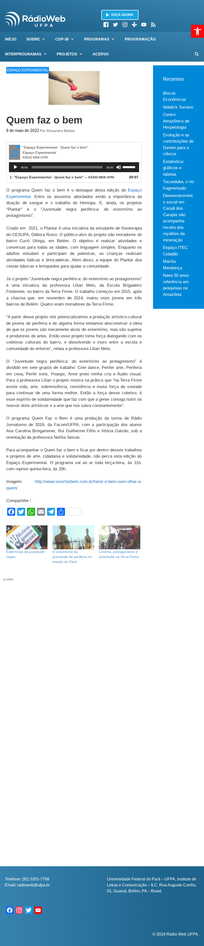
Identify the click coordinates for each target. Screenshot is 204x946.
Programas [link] (96, 39)
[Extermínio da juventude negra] (27, 537)
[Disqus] (74, 643)
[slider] (130, 166)
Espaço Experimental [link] (27, 70)
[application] (74, 167)
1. (62, 177)
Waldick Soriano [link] (178, 107)
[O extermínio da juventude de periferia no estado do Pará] (73, 537)
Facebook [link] (106, 24)
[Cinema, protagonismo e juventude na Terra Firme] (119, 537)
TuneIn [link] (134, 24)
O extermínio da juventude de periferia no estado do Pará (72, 557)
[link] (197, 31)
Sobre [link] (33, 39)
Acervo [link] (101, 54)
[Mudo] (118, 167)
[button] (45, 39)
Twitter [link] (115, 24)
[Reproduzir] (15, 167)
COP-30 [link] (62, 39)
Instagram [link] (125, 24)
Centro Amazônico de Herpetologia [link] (176, 121)
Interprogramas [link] (23, 54)
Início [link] (10, 39)
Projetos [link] (67, 54)
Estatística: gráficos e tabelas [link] (173, 168)
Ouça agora (122, 15)
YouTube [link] (144, 24)
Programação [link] (140, 39)
